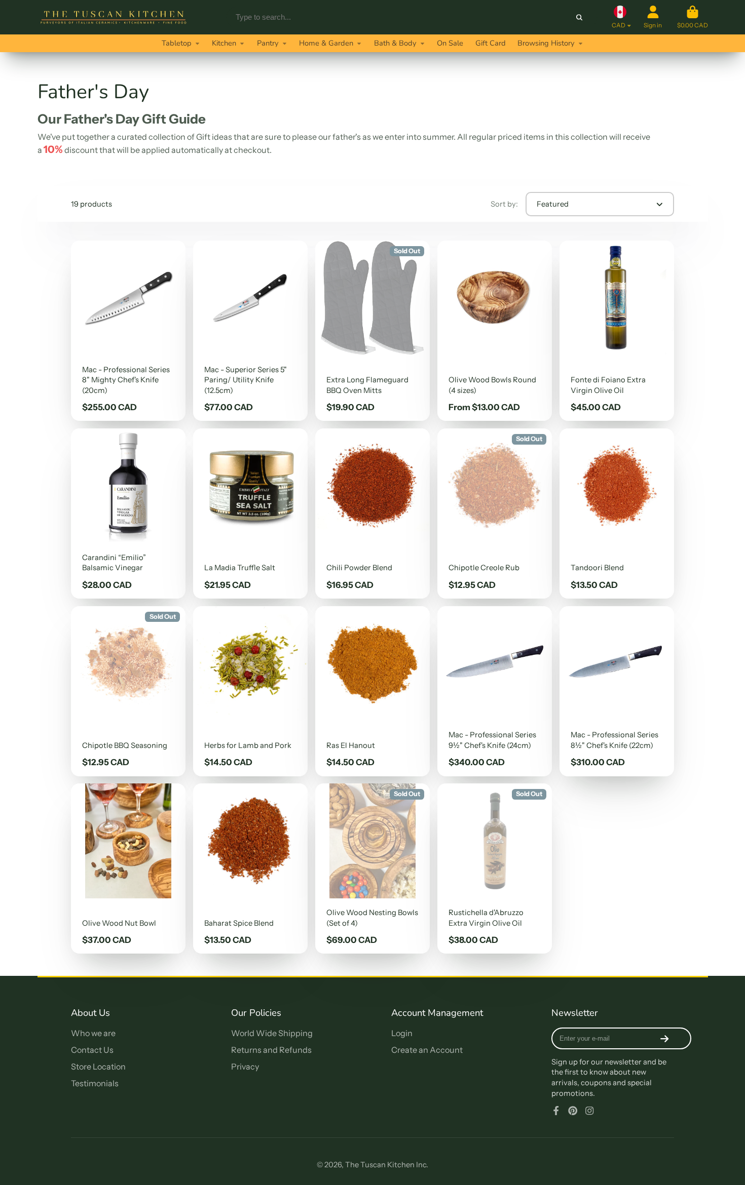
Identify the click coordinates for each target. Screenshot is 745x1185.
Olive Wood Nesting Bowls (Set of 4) (372, 868)
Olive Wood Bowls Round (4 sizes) (494, 331)
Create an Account (427, 1050)
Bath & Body (395, 43)
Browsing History (546, 43)
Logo (114, 17)
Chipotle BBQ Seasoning (128, 691)
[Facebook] (556, 1110)
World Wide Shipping (272, 1033)
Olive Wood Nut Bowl (128, 868)
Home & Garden (326, 43)
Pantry (268, 43)
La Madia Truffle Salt (250, 513)
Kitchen (224, 43)
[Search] (579, 17)
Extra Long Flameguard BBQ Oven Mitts (372, 331)
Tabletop (177, 43)
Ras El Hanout (372, 691)
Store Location (98, 1066)
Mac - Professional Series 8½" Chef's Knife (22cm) (617, 691)
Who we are (93, 1033)
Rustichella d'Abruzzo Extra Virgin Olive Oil (494, 868)
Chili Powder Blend (372, 513)
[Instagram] (589, 1110)
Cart (692, 17)
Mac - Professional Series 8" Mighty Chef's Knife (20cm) (128, 331)
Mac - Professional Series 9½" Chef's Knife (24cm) (494, 691)
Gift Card (490, 43)
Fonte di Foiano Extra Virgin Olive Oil (617, 331)
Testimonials (95, 1083)
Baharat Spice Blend (250, 868)
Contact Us (92, 1050)
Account (653, 17)
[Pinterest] (572, 1110)
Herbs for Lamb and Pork (250, 691)
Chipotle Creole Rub (494, 513)
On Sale (450, 43)
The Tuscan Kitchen (380, 1164)
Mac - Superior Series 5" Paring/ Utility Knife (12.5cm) (250, 331)
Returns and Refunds (271, 1050)
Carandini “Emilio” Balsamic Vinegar (128, 513)
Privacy (245, 1066)
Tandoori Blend (617, 513)
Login (402, 1033)
